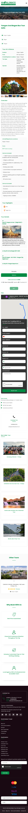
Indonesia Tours (4, 749)
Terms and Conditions (5, 725)
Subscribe (5, 773)
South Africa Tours (5, 755)
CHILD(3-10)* (5, 352)
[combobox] (4, 336)
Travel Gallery (4, 731)
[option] (14, 85)
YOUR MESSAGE (6, 371)
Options (14, 275)
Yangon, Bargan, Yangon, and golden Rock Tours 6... (14, 585)
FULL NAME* (5, 327)
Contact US (23, 810)
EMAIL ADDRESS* (6, 339)
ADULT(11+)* (5, 346)
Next (14, 288)
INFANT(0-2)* (5, 358)
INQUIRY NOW (14, 390)
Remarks (14, 271)
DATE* (3, 364)
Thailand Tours (4, 751)
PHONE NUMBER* (6, 333)
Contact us (3, 733)
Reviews (3, 727)
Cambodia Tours (4, 743)
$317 (7, 148)
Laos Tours (3, 745)
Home (3, 810)
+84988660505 (14, 424)
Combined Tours (4, 753)
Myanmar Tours (4, 747)
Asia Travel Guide (4, 729)
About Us (3, 723)
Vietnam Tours (4, 741)
